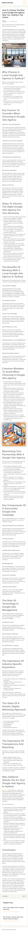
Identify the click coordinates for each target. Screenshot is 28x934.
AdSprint (5, 790)
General (12, 911)
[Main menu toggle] (24, 2)
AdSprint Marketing (7, 2)
